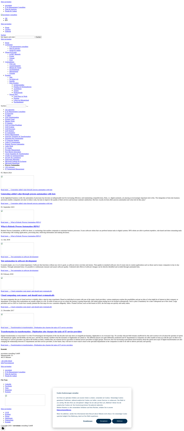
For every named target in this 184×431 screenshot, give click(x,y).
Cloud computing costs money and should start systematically (28, 295)
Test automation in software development (19, 261)
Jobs (10, 77)
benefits (12, 81)
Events (11, 56)
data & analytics (14, 48)
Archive (8, 29)
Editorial (8, 31)
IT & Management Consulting (15, 7)
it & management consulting (18, 46)
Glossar (11, 58)
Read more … (26, 190)
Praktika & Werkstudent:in (22, 87)
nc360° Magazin (14, 54)
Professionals (18, 92)
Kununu (16, 98)
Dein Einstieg (14, 83)
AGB (7, 412)
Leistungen (9, 45)
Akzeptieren (103, 421)
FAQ (11, 60)
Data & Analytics (11, 9)
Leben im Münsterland (21, 100)
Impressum (8, 418)
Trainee (16, 91)
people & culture (15, 50)
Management (13, 71)
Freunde (12, 73)
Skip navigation (6, 2)
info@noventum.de (7, 363)
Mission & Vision (15, 68)
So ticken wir (13, 79)
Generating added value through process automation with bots (28, 194)
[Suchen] (27, 106)
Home (7, 27)
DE (6, 18)
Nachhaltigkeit (14, 69)
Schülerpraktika (19, 85)
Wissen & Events (11, 52)
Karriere (8, 75)
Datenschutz (9, 420)
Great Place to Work (20, 96)
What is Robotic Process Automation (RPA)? (20, 226)
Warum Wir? (13, 94)
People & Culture (11, 11)
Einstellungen (87, 421)
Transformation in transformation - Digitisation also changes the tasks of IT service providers (41, 331)
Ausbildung (18, 89)
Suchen (3, 35)
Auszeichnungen (15, 66)
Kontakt (8, 422)
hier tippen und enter (8, 37)
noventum (8, 5)
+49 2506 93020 (6, 361)
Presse (7, 416)
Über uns (12, 64)
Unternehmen (9, 62)
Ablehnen (120, 421)
